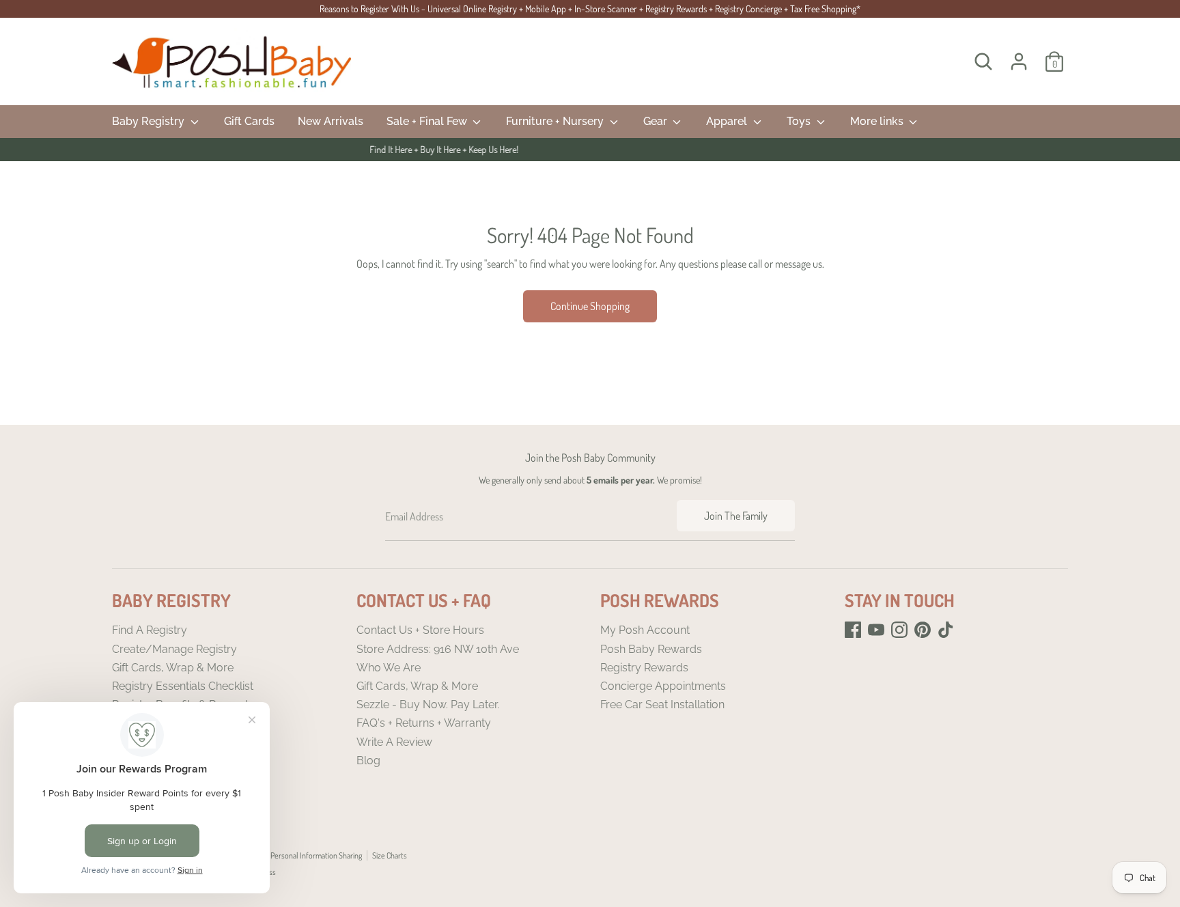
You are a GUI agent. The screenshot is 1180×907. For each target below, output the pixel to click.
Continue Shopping (590, 306)
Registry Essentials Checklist (182, 686)
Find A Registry (149, 630)
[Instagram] (899, 630)
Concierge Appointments (663, 686)
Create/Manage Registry (174, 649)
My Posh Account (645, 630)
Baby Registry (149, 121)
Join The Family (736, 515)
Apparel (728, 121)
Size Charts (389, 855)
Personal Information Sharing (316, 855)
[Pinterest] (922, 630)
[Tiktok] (946, 630)
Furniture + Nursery (556, 121)
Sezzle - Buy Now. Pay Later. (427, 704)
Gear (656, 121)
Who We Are (388, 667)
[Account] (1018, 61)
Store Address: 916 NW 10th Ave (437, 649)
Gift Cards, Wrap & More (173, 667)
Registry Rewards (644, 667)
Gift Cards (249, 121)
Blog (368, 760)
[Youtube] (876, 630)
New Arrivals (330, 121)
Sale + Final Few (428, 121)
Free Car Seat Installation (662, 704)
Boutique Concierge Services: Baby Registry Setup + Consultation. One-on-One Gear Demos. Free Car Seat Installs (606, 149)
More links (878, 121)
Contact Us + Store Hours (420, 630)
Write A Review (394, 742)
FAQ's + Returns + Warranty (423, 722)
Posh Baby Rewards (651, 649)
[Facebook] (853, 630)
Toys (800, 121)
